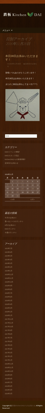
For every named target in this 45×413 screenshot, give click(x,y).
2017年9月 (8, 330)
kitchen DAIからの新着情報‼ (15, 159)
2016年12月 (9, 364)
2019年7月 (8, 248)
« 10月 (12, 199)
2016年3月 (8, 393)
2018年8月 (8, 289)
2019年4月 (8, 259)
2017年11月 (9, 323)
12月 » (32, 199)
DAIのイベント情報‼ (12, 152)
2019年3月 (8, 263)
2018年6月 (8, 297)
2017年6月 (8, 341)
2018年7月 (8, 293)
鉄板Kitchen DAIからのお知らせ (23, 405)
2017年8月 (8, 334)
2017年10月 (9, 326)
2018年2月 (8, 312)
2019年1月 (8, 271)
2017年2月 (8, 356)
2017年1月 (8, 360)
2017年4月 (8, 349)
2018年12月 (9, 274)
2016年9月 (8, 375)
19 (32, 189)
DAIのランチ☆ (10, 229)
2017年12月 (9, 319)
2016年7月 (8, 382)
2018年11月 (9, 278)
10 (22, 185)
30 (17, 196)
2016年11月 (9, 367)
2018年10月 (9, 282)
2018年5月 (8, 300)
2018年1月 (8, 315)
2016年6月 (8, 386)
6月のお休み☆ (10, 225)
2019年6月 (8, 252)
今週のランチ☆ (11, 232)
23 (17, 192)
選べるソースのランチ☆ (14, 221)
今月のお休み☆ (11, 218)
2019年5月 (8, 256)
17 (22, 189)
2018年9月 (8, 286)
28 (7, 196)
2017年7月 (8, 338)
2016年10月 (9, 371)
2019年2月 (8, 267)
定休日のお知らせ (11, 163)
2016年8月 (8, 379)
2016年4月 (8, 390)
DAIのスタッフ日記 (12, 156)
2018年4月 (8, 304)
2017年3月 (8, 353)
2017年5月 (8, 345)
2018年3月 (8, 308)
